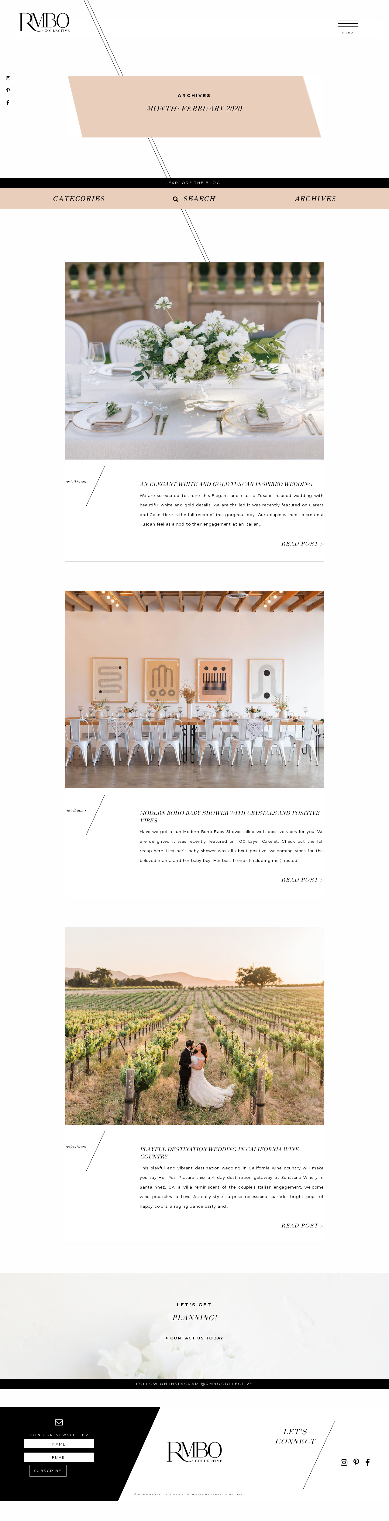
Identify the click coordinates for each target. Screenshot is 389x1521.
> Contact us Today (194, 1338)
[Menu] (348, 27)
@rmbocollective (227, 1383)
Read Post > (302, 543)
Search (199, 198)
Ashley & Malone (227, 1494)
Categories (79, 198)
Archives (315, 198)
